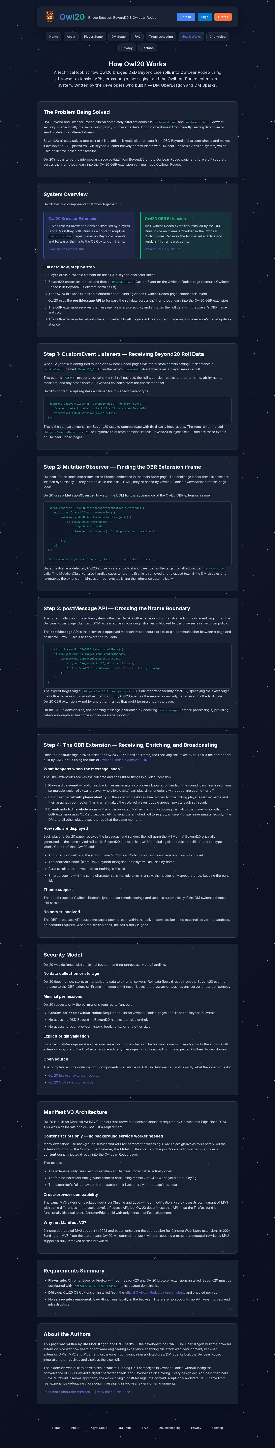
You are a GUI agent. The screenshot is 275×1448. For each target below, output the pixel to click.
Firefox (223, 17)
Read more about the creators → (68, 1392)
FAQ (137, 36)
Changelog (218, 36)
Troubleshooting (161, 36)
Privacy (127, 48)
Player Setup (93, 36)
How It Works (191, 36)
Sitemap (148, 48)
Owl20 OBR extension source (70, 1082)
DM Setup (119, 36)
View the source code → (115, 1392)
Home (53, 36)
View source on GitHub (66, 249)
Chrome (186, 17)
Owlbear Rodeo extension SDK (123, 760)
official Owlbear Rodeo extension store (154, 1292)
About (71, 36)
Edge (204, 17)
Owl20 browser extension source (73, 1075)
